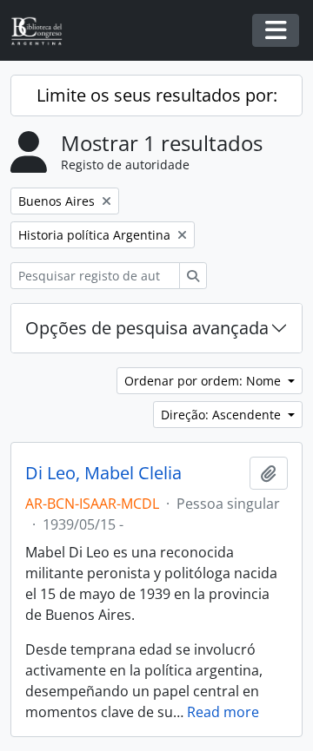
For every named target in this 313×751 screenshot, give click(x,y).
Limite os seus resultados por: (157, 95)
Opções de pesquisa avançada (147, 327)
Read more (223, 711)
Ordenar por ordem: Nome (204, 380)
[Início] (43, 31)
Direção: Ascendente (222, 414)
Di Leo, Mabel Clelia (103, 473)
